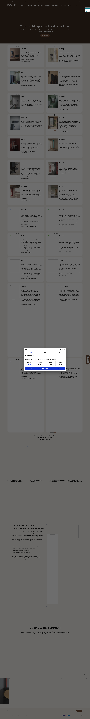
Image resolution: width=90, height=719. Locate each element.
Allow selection (45, 368)
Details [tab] (45, 352)
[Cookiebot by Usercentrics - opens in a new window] (61, 349)
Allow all (58, 368)
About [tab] (59, 352)
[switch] (39, 364)
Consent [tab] (31, 352)
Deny (31, 368)
